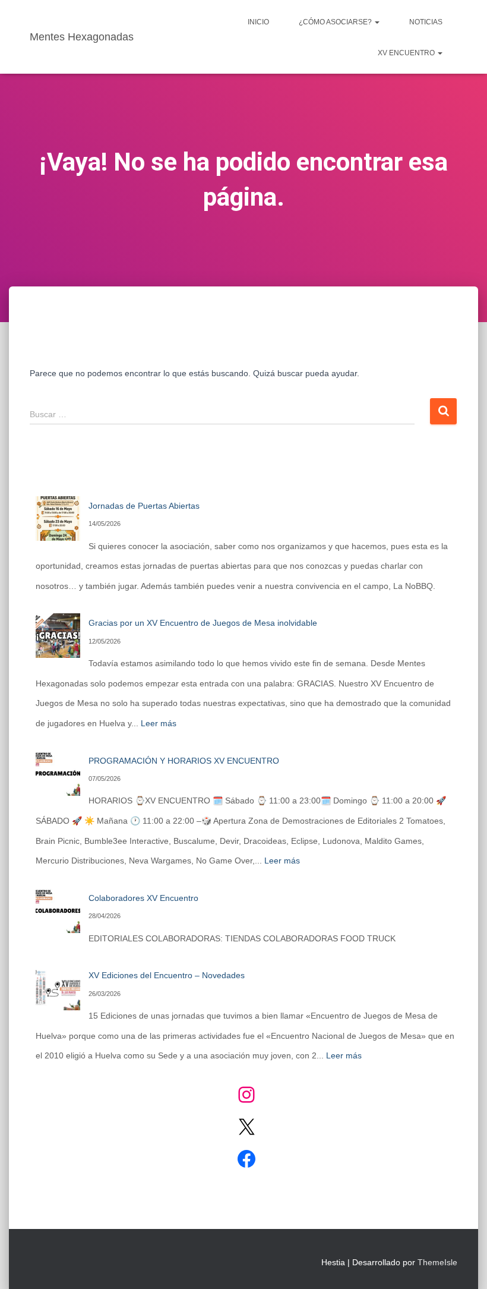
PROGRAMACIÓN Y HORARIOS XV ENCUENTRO (183, 760)
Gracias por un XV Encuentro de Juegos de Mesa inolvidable (202, 623)
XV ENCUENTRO (407, 53)
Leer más (158, 723)
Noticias (425, 22)
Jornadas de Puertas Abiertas (144, 505)
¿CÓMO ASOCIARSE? (336, 22)
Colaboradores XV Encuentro (143, 898)
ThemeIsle (437, 1262)
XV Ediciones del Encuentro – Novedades (166, 975)
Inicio (258, 22)
